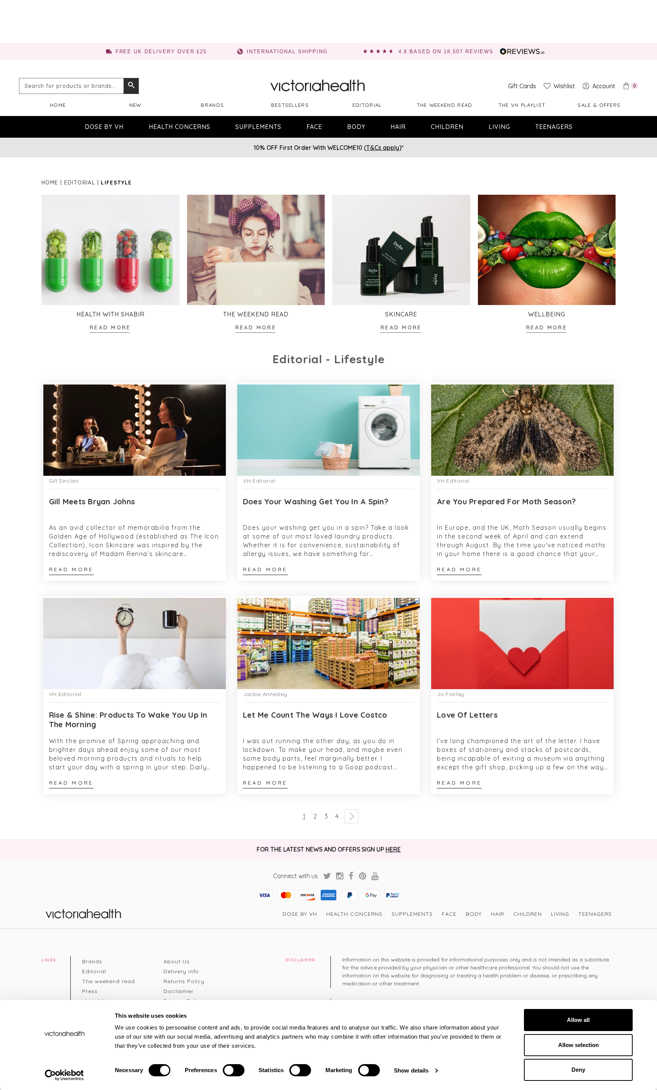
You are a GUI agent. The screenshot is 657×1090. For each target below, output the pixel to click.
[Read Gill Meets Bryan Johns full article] (134, 429)
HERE (393, 849)
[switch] (233, 1070)
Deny (578, 1069)
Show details (411, 1070)
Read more (71, 569)
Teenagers (554, 126)
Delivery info (181, 971)
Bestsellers (290, 105)
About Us (176, 961)
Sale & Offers (599, 105)
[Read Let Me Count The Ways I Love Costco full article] (328, 642)
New (135, 105)
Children (447, 126)
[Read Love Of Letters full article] (522, 642)
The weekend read (445, 105)
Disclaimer (178, 991)
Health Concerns (179, 126)
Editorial (367, 105)
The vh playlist (522, 105)
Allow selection (578, 1045)
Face (314, 126)
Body (356, 126)
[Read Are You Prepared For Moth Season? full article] (522, 429)
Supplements (258, 126)
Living (499, 126)
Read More (110, 327)
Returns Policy (184, 981)
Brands (212, 105)
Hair (398, 126)
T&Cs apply (382, 147)
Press (90, 991)
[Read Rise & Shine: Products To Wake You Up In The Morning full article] (134, 642)
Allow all (578, 1020)
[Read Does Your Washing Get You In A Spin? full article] (328, 429)
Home (58, 105)
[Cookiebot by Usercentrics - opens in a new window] (64, 1075)
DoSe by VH (104, 126)
